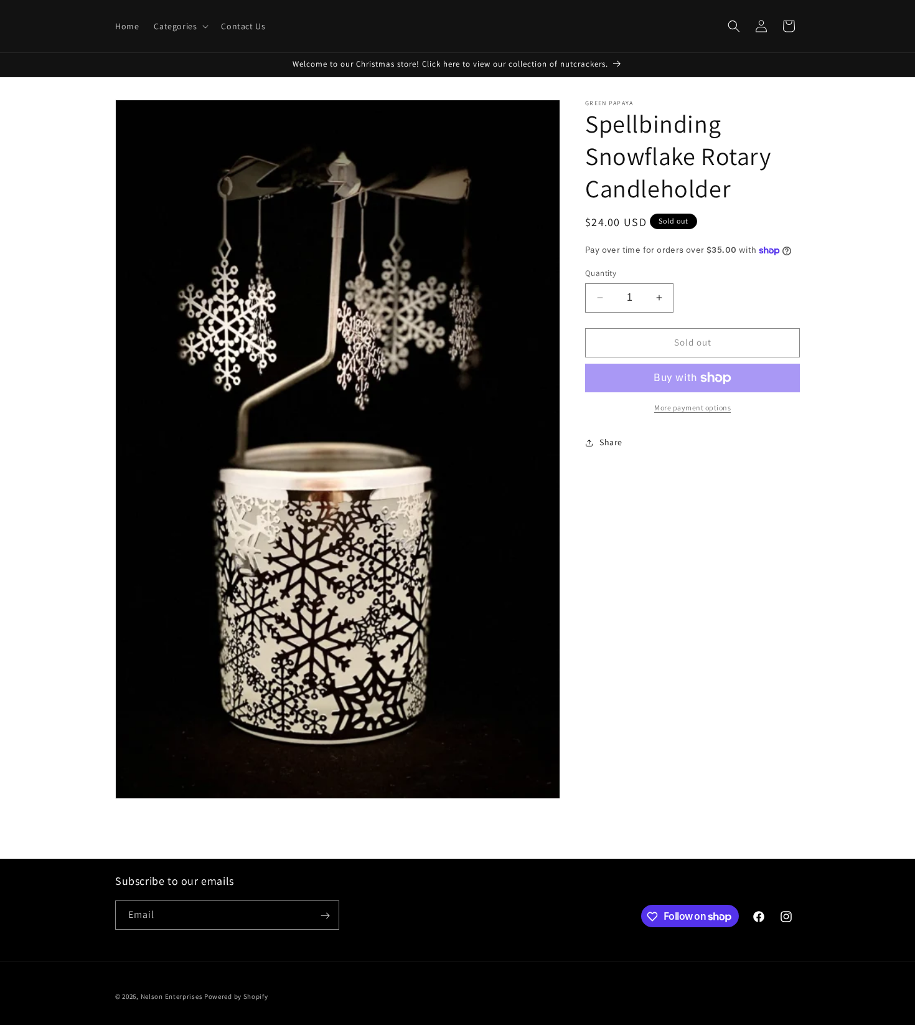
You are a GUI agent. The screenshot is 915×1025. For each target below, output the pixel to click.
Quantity (600, 273)
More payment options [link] (692, 407)
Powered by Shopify (236, 996)
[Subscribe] (325, 915)
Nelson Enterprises (172, 996)
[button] (180, 26)
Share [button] (610, 442)
